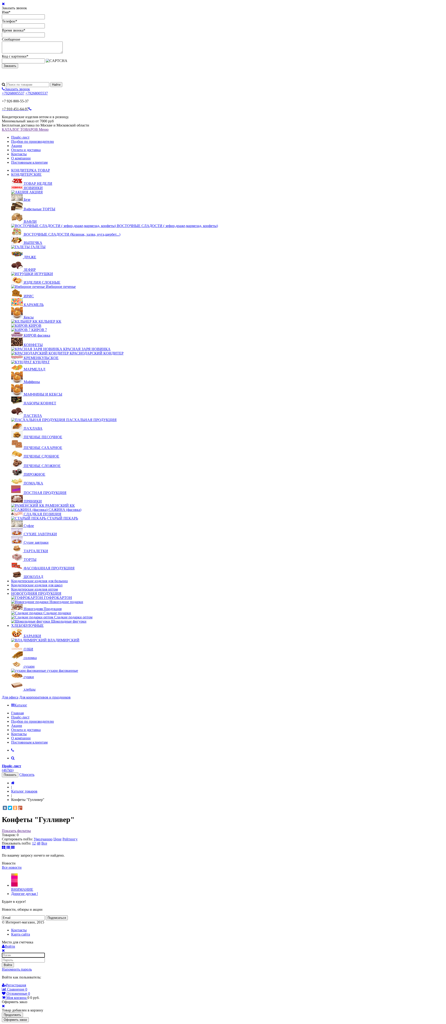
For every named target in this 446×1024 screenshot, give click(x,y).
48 (38, 843)
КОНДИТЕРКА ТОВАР (30, 170)
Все (44, 843)
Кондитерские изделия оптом (34, 589)
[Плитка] (4, 847)
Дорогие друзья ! (24, 894)
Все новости (12, 867)
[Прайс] (13, 847)
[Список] (8, 847)
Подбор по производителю (32, 141)
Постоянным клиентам (29, 162)
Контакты (19, 154)
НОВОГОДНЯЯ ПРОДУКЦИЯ (36, 593)
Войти (8, 965)
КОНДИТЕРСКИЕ (26, 174)
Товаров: (9, 835)
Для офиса (10, 697)
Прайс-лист (20, 137)
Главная (17, 713)
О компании (21, 158)
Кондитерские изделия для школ (36, 585)
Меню (44, 129)
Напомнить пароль (17, 969)
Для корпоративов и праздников (45, 697)
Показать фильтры (16, 831)
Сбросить (26, 775)
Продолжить (12, 1015)
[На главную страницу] (13, 783)
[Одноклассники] (15, 808)
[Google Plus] (20, 808)
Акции (16, 146)
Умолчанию (43, 839)
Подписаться (57, 918)
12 (34, 843)
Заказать (10, 66)
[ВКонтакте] (5, 808)
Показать (10, 775)
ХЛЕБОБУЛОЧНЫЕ (27, 625)
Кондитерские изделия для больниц (39, 581)
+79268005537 (13, 93)
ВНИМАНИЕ (22, 889)
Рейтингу (70, 839)
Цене (57, 839)
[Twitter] (10, 808)
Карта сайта (20, 934)
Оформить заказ (15, 1019)
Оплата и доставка (26, 150)
